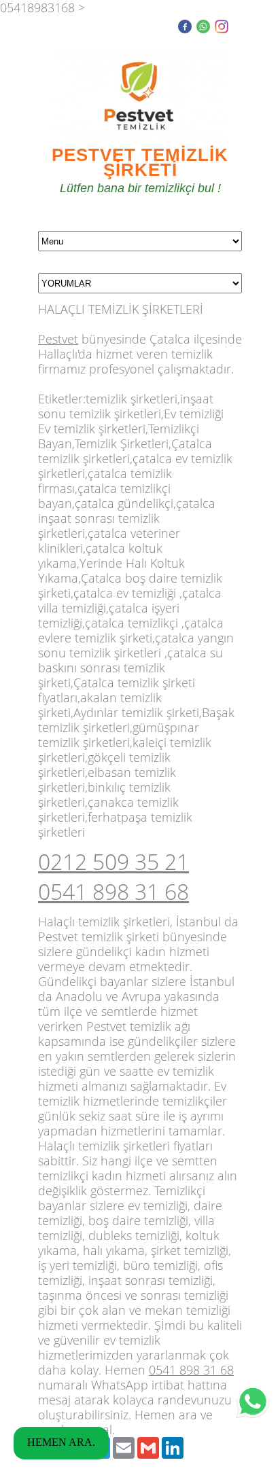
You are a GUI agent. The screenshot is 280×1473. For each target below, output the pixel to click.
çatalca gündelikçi (124, 503)
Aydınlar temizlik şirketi (136, 712)
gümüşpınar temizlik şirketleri (118, 734)
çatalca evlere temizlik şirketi (131, 630)
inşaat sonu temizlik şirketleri (125, 406)
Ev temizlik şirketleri (91, 428)
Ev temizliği (194, 413)
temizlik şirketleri (131, 398)
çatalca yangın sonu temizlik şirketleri (136, 645)
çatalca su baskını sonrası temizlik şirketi (130, 667)
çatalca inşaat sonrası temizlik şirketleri (126, 518)
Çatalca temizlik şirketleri (125, 451)
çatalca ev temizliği (124, 593)
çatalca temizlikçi (131, 623)
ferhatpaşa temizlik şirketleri (115, 824)
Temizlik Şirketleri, (123, 443)
